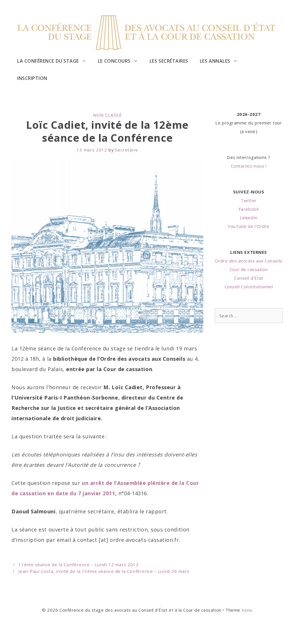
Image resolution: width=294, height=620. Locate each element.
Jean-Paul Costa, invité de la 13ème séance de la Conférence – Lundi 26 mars (103, 571)
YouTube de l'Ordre (249, 226)
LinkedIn (248, 217)
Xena (246, 610)
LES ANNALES (215, 61)
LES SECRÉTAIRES (169, 61)
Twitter (249, 200)
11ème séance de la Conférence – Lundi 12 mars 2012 (78, 564)
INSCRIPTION (32, 78)
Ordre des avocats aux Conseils (248, 261)
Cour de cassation (249, 269)
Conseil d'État (248, 278)
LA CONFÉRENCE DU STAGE (48, 61)
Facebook (249, 209)
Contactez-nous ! (249, 166)
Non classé (107, 115)
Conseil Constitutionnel (249, 286)
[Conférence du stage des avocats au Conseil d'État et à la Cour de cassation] (147, 31)
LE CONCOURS (114, 61)
